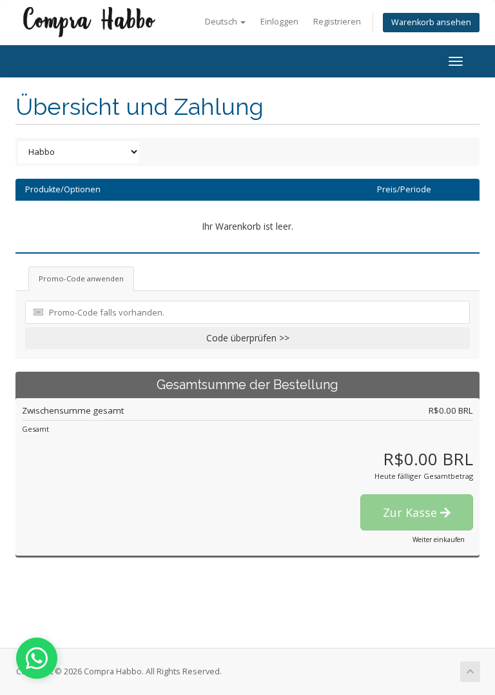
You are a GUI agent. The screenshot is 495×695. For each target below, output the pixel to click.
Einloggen (279, 21)
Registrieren (337, 21)
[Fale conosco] (36, 658)
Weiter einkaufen (438, 539)
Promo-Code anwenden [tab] (81, 278)
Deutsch (222, 21)
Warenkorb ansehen (431, 22)
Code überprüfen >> (247, 338)
